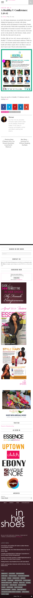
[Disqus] (16, 172)
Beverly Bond (10, 587)
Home (17, 502)
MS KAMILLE (19, 536)
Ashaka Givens (16, 578)
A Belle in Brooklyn (6, 589)
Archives (3, 496)
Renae (4, 16)
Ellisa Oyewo (12, 573)
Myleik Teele (22, 582)
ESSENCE (3, 587)
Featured (28, 582)
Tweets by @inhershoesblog (7, 426)
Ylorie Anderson (22, 585)
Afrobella (15, 582)
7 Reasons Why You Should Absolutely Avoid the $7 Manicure (8, 144)
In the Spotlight (25, 502)
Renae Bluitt (4, 573)
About (5, 502)
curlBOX (14, 589)
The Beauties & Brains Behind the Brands (11, 591)
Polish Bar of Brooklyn (23, 575)
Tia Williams (10, 580)
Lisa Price (4, 580)
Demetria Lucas (18, 580)
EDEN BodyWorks (20, 573)
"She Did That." (5, 585)
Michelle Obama (5, 594)
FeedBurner (19, 279)
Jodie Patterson (12, 575)
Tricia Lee (4, 578)
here (7, 99)
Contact (11, 502)
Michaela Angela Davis (7, 582)
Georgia (9, 578)
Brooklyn (23, 578)
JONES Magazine (13, 585)
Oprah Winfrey (25, 591)
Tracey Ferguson (18, 587)
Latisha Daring (26, 580)
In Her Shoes (4, 575)
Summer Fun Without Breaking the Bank (24, 143)
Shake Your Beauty (21, 589)
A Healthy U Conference (14, 112)
